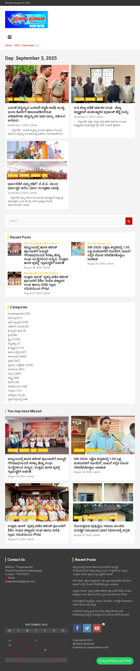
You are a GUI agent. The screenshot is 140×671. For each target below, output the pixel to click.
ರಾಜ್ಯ (39, 99)
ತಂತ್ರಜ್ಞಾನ (12, 347)
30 (18, 654)
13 (54, 640)
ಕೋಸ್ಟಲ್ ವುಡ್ (15, 330)
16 (18, 645)
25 (36, 649)
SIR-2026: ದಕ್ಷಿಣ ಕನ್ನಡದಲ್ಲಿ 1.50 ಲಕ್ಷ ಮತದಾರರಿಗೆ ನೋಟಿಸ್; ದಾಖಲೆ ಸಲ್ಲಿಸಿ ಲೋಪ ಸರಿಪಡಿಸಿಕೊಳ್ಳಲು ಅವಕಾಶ (108, 253)
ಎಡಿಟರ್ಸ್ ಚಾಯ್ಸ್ (16, 326)
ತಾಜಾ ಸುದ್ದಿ (19, 99)
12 (45, 640)
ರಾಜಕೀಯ (35, 175)
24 (27, 649)
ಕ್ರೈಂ (10, 99)
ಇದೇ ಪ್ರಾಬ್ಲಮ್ (15, 322)
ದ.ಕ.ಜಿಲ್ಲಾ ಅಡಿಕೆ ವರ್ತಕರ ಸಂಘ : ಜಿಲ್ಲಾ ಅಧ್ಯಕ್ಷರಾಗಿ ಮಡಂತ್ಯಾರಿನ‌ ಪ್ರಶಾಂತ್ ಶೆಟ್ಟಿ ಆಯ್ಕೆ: (101, 110)
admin (33, 125)
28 (63, 649)
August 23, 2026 (32, 293)
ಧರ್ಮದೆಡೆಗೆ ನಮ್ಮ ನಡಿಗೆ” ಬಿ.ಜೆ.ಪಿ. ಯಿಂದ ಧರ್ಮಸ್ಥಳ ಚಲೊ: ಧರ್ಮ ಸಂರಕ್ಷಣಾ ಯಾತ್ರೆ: (33, 186)
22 (9, 649)
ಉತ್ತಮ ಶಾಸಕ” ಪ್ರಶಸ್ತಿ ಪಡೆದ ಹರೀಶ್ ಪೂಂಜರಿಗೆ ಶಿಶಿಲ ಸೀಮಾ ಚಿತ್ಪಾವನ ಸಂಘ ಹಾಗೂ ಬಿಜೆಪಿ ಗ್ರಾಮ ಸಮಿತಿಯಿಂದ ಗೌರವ (46, 283)
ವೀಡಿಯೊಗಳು (14, 386)
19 (45, 645)
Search (128, 221)
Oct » (54, 660)
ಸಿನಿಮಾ (11, 390)
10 (27, 640)
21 (63, 645)
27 (54, 649)
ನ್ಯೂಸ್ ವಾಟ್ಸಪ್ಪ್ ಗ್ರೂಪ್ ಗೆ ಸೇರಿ (115, 660)
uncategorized (16, 313)
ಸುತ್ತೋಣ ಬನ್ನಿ (14, 395)
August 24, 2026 (32, 267)
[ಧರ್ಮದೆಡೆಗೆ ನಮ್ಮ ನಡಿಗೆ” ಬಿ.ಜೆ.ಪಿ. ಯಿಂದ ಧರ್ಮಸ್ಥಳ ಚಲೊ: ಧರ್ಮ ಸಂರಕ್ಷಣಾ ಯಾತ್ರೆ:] (37, 160)
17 (27, 645)
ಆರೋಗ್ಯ (12, 317)
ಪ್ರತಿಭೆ (99, 99)
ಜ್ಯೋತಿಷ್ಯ (12, 343)
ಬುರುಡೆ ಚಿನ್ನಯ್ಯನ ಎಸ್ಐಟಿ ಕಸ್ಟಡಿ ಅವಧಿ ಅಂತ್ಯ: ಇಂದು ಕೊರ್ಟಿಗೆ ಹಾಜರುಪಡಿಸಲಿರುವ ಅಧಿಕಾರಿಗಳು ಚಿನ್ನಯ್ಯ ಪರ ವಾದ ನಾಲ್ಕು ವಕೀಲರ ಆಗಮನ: (36, 114)
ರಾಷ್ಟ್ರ (10, 377)
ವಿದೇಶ (11, 382)
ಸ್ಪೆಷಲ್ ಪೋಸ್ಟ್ (14, 399)
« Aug (18, 660)
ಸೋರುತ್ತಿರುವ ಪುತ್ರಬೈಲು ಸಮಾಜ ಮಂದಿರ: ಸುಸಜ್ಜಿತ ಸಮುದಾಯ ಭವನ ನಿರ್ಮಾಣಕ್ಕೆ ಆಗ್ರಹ (102, 528)
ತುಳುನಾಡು (30, 99)
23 (18, 649)
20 (54, 645)
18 (36, 645)
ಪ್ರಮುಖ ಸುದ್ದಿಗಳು (16, 365)
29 (9, 654)
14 (63, 640)
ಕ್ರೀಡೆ (10, 335)
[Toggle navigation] (9, 37)
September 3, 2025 (18, 125)
